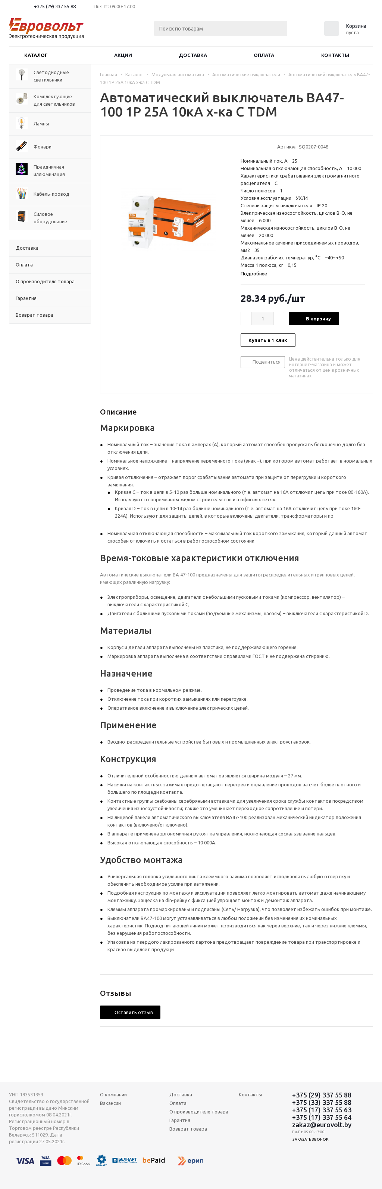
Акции (123, 55)
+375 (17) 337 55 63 (321, 1109)
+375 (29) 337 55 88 (55, 6)
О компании (113, 1094)
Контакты (335, 55)
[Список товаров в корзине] (346, 33)
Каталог (36, 55)
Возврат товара (188, 1128)
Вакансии (110, 1103)
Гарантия (179, 1120)
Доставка (193, 55)
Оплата (264, 55)
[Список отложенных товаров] (308, 30)
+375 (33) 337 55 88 (321, 1102)
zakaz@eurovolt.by (321, 1124)
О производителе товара (198, 1111)
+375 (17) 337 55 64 (321, 1117)
